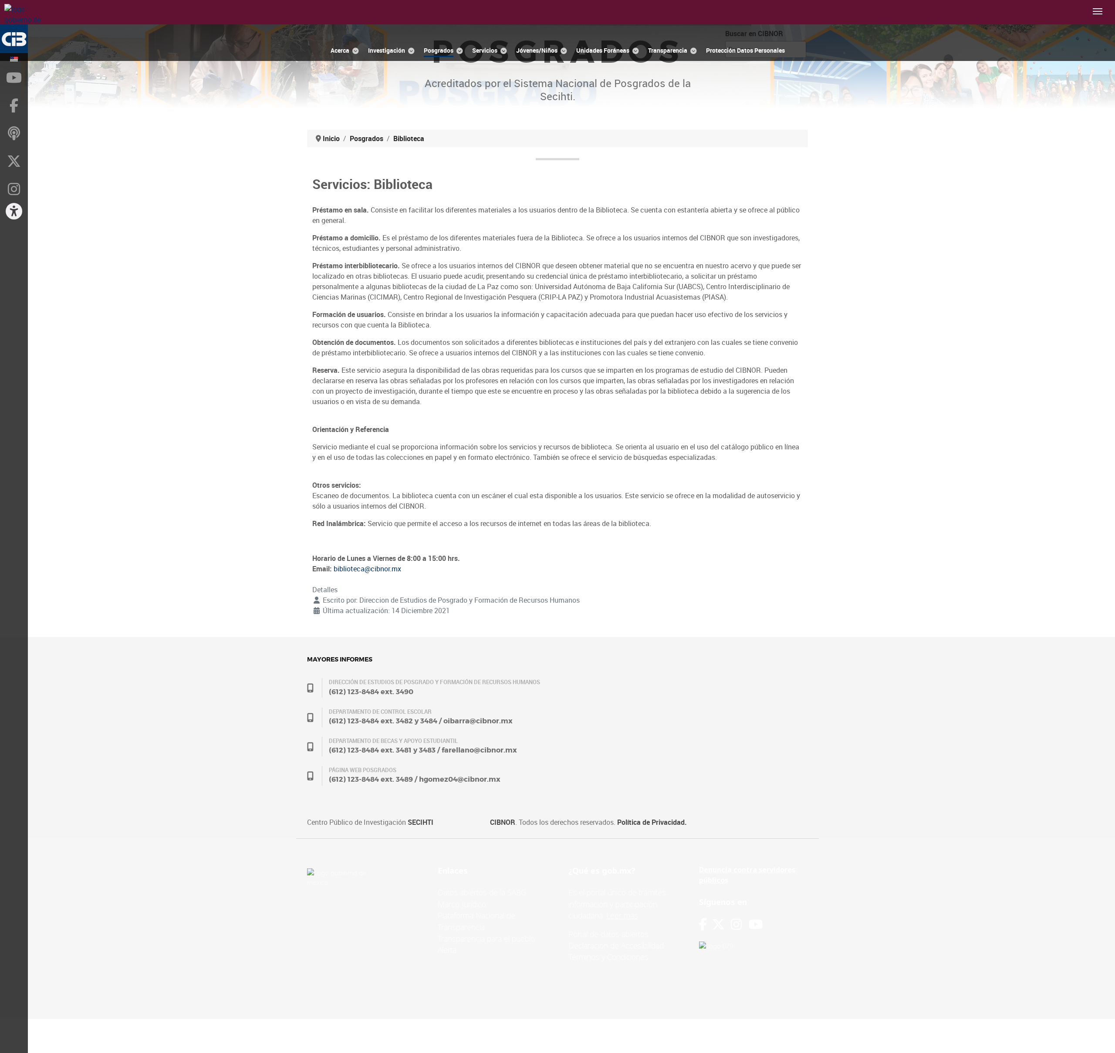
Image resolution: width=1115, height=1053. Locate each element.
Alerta (447, 950)
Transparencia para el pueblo (486, 938)
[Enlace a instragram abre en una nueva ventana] (736, 924)
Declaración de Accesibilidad (616, 945)
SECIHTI (420, 822)
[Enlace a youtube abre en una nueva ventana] (756, 924)
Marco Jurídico (462, 904)
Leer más (622, 915)
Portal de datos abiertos (608, 934)
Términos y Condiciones (608, 957)
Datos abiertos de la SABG (482, 892)
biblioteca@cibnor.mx (367, 569)
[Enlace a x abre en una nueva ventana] (721, 924)
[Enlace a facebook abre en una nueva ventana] (703, 924)
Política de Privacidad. (652, 822)
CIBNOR (502, 822)
